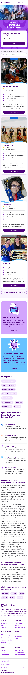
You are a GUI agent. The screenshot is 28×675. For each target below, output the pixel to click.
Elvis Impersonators (7, 402)
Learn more (14, 368)
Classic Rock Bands (7, 398)
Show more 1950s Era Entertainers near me (14, 292)
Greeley (21, 593)
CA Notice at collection (7, 666)
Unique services (19, 652)
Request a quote (20, 627)
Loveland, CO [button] (14, 22)
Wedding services (20, 654)
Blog (2, 625)
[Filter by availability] (16, 54)
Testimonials (5, 654)
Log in (16, 638)
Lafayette (4, 597)
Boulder (12, 597)
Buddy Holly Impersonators (9, 393)
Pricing (3, 652)
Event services (19, 650)
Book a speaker (5, 638)
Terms (2, 664)
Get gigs (3, 650)
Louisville (19, 597)
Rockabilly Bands (6, 406)
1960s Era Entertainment (8, 381)
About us (4, 623)
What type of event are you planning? (11, 34)
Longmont (14, 593)
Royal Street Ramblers (10, 86)
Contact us (18, 636)
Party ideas (18, 625)
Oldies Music (19, 402)
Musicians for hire (6, 640)
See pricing (14, 330)
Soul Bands (17, 406)
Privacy (8, 664)
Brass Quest (7, 263)
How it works (19, 623)
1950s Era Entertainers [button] (14, 26)
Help (16, 634)
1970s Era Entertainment (8, 385)
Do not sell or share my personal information (13, 667)
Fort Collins (5, 593)
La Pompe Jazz (8, 145)
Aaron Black (7, 204)
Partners (3, 627)
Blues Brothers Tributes (8, 389)
